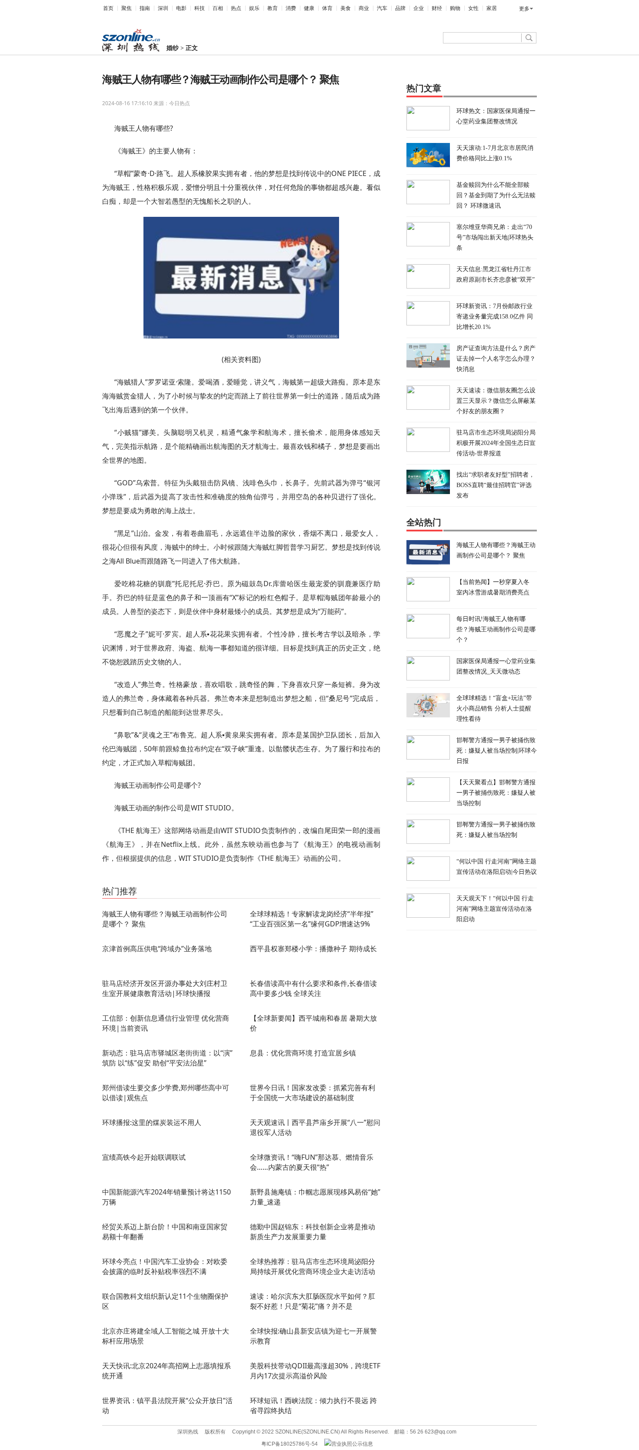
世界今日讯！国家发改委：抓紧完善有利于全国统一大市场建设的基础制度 (312, 1092)
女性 (473, 8)
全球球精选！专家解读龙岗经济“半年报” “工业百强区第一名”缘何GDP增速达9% (311, 919)
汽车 (382, 8)
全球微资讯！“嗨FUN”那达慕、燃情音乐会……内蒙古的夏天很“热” (311, 1162)
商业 (364, 8)
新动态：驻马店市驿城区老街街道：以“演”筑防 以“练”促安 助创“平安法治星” (167, 1058)
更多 (524, 9)
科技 (199, 8)
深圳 (163, 8)
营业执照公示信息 (352, 1444)
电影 (181, 8)
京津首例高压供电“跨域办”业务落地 (157, 948)
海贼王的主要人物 (188, 879)
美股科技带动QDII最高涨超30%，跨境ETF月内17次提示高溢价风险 (315, 1370)
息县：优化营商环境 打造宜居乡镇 (303, 1053)
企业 (418, 8)
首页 (108, 8)
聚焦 (126, 8)
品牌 (400, 8)
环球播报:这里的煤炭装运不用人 (151, 1122)
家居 (491, 8)
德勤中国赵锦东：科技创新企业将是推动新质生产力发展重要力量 (312, 1231)
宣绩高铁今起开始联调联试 (144, 1157)
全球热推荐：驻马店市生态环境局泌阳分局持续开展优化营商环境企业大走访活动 (312, 1266)
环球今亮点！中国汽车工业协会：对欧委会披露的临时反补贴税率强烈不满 (164, 1266)
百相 (218, 8)
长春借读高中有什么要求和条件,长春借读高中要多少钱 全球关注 (313, 988)
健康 (309, 8)
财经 (437, 8)
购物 (455, 8)
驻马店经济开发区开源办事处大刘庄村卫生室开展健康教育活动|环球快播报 (164, 988)
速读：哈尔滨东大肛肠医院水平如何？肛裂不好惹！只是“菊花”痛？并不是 (312, 1301)
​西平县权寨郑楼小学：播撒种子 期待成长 (313, 948)
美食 (345, 8)
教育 (272, 8)
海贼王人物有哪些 (145, 879)
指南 (145, 8)
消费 (291, 8)
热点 (236, 8)
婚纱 (172, 48)
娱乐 (254, 8)
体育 (327, 8)
